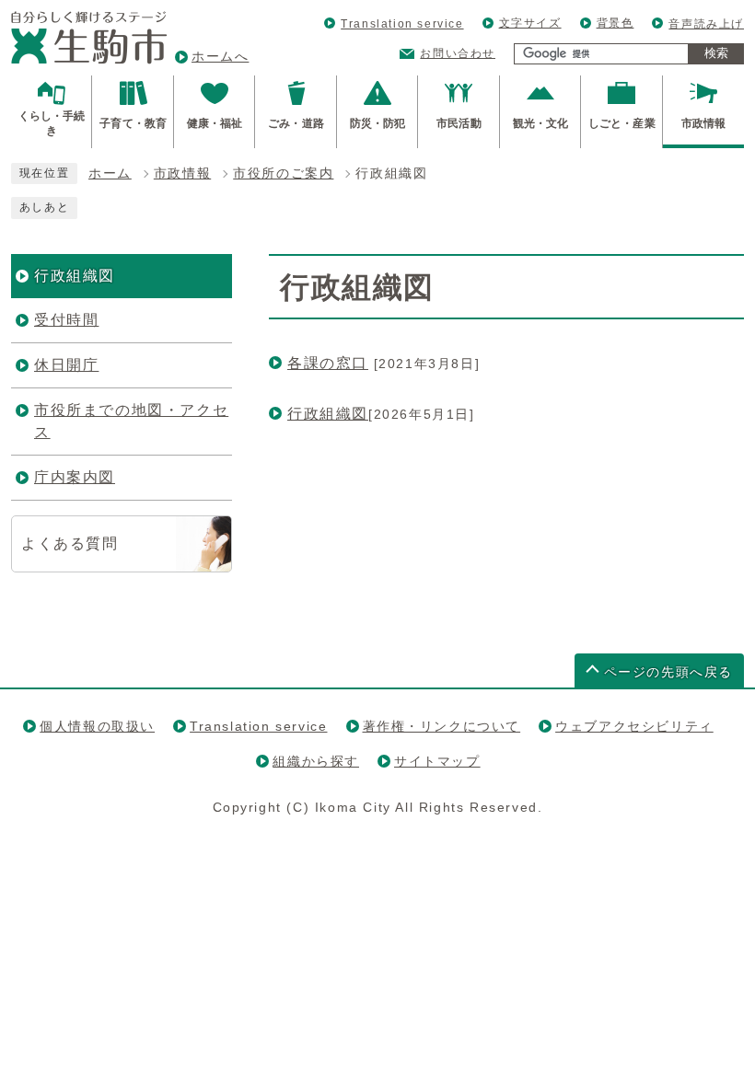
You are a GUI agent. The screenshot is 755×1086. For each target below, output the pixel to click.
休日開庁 (66, 365)
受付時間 (66, 320)
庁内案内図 (74, 477)
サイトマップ (437, 761)
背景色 (615, 23)
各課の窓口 (327, 363)
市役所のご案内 (283, 173)
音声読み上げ (706, 23)
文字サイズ (530, 23)
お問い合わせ (457, 53)
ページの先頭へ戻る (668, 672)
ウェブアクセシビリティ (634, 726)
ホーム (110, 173)
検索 (716, 53)
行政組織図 (327, 414)
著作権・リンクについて (442, 726)
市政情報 (182, 173)
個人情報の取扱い (97, 726)
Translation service (402, 23)
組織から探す (316, 761)
